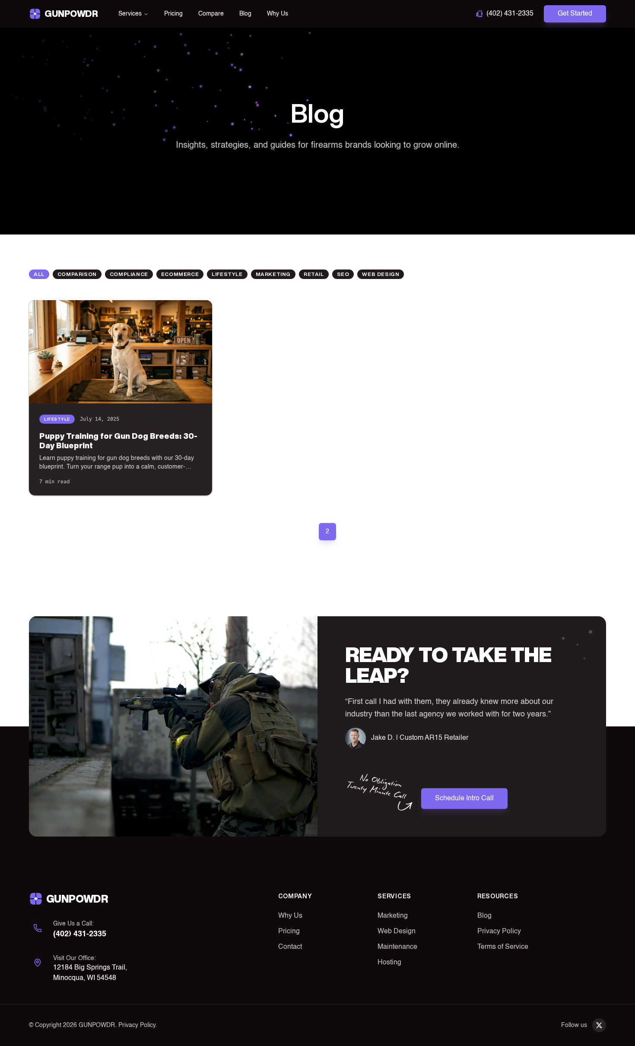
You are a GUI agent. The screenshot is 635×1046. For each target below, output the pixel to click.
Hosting (389, 962)
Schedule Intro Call (464, 798)
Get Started (575, 13)
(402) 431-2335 (509, 13)
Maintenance (397, 947)
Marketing (393, 916)
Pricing (173, 14)
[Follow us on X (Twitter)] (599, 1025)
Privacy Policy (499, 931)
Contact (290, 947)
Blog (245, 14)
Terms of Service (502, 947)
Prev (285, 532)
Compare (211, 14)
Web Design (397, 931)
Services (130, 14)
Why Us (277, 14)
